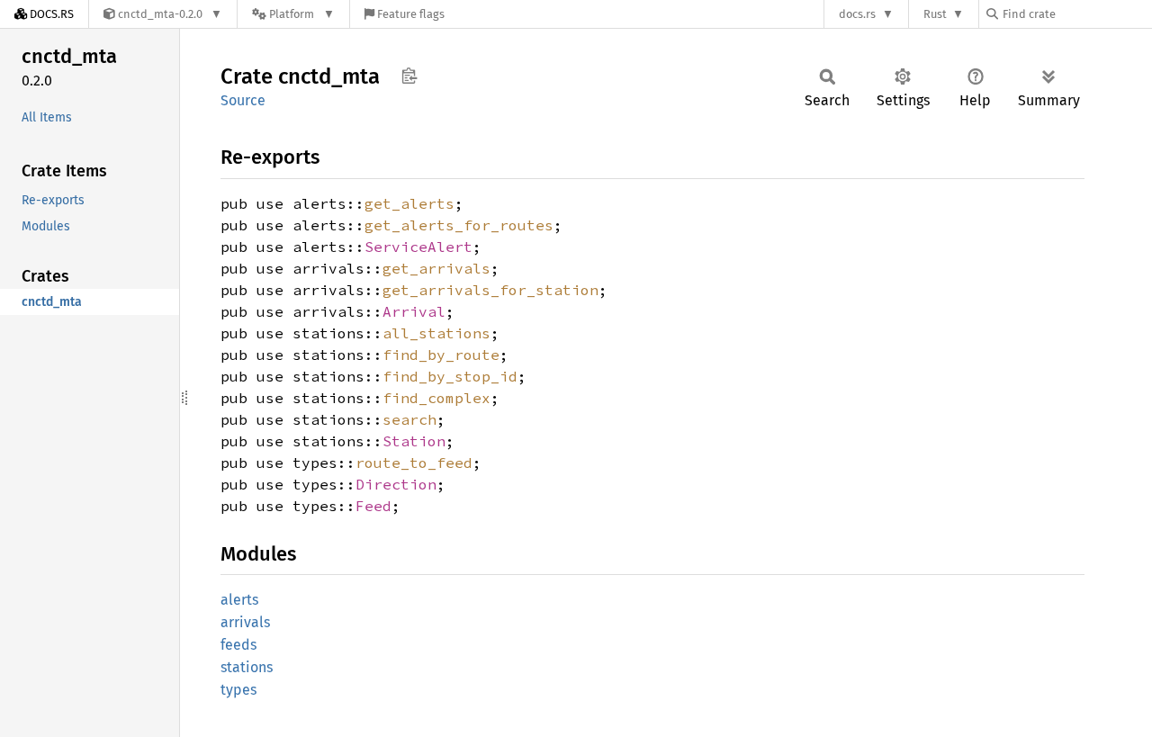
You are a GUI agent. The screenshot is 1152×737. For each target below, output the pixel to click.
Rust (935, 14)
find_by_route (441, 355)
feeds (238, 644)
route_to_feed (414, 463)
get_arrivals (436, 268)
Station (414, 441)
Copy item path (409, 75)
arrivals (245, 622)
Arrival (414, 311)
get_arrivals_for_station (490, 290)
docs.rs (857, 14)
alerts (239, 599)
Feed (374, 506)
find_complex (436, 398)
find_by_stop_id (450, 376)
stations (246, 667)
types (238, 689)
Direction (396, 484)
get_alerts (409, 203)
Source (243, 100)
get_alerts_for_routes (459, 225)
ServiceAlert (418, 247)
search (409, 419)
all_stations (436, 333)
